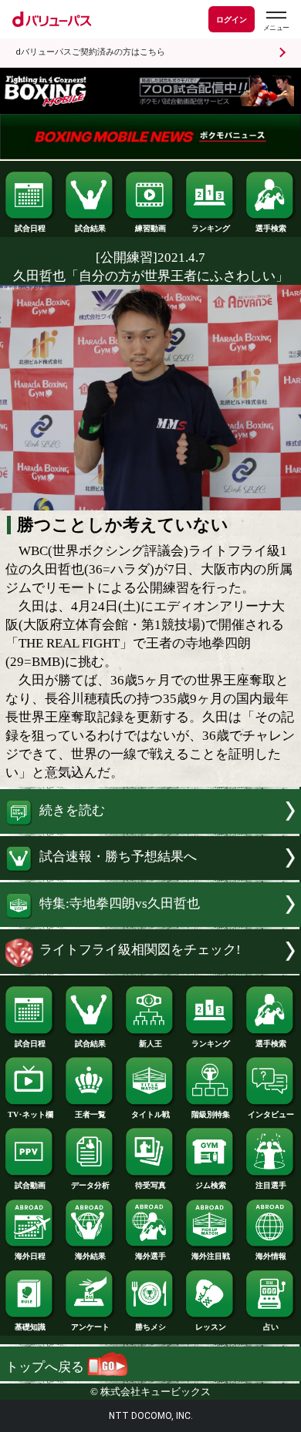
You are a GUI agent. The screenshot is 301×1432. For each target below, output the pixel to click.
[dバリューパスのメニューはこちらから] (275, 21)
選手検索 (270, 228)
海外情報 (270, 1256)
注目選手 (270, 1185)
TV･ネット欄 (30, 1114)
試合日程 (30, 228)
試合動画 (30, 1185)
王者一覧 (90, 1114)
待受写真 (150, 1185)
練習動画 (150, 228)
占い (271, 1327)
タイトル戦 (150, 1114)
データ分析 (90, 1185)
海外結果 (90, 1256)
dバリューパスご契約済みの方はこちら (90, 52)
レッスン (210, 1327)
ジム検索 (210, 1185)
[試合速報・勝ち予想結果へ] (150, 875)
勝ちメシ (150, 1327)
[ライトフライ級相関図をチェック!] (150, 969)
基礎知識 (30, 1327)
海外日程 (30, 1256)
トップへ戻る (46, 1367)
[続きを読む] (150, 829)
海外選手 (150, 1256)
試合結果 (90, 228)
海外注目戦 (210, 1256)
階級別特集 (210, 1114)
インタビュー (271, 1114)
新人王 (150, 1043)
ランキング (210, 228)
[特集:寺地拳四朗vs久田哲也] (150, 922)
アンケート (90, 1327)
